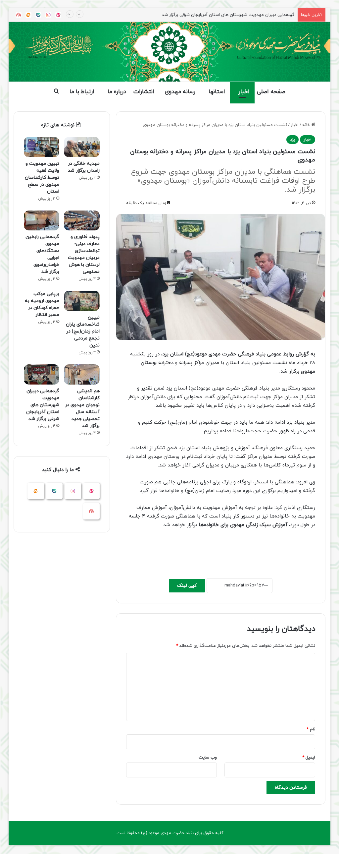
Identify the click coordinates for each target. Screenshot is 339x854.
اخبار (244, 92)
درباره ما (117, 92)
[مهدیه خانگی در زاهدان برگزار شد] (82, 147)
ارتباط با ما (82, 92)
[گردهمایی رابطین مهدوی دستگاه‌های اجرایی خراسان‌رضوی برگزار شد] (42, 221)
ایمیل (308, 758)
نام (311, 729)
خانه (306, 125)
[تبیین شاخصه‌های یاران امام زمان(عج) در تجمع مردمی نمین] (82, 301)
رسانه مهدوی (180, 92)
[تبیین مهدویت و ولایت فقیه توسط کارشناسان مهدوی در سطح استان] (42, 147)
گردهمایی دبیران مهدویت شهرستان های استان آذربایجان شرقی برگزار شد (42, 405)
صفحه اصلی (271, 92)
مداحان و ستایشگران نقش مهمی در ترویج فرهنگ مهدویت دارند (236, 15)
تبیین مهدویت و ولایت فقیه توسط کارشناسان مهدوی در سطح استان (42, 177)
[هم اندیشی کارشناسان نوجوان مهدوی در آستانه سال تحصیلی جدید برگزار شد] (82, 374)
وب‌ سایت (208, 758)
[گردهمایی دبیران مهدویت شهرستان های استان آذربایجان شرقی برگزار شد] (42, 374)
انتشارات (143, 92)
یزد (292, 140)
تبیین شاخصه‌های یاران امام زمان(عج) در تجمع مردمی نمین (83, 331)
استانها (217, 92)
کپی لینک (187, 585)
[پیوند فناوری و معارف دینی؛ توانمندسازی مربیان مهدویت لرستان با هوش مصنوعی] (82, 221)
